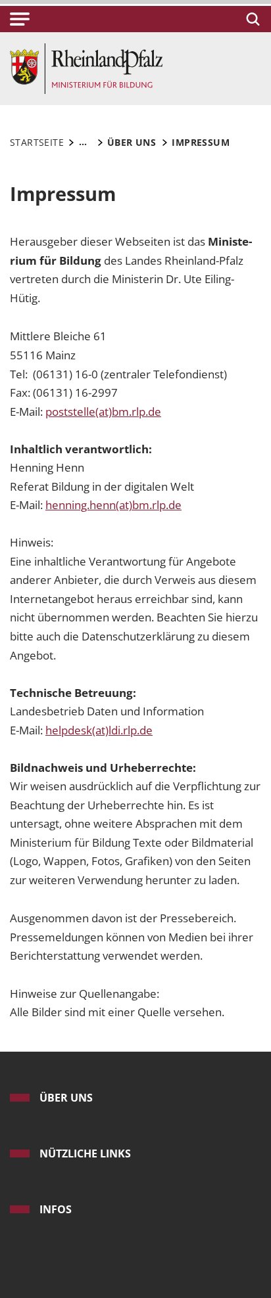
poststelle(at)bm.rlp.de (103, 411)
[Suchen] (251, 19)
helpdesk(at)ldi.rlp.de (99, 730)
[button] (20, 19)
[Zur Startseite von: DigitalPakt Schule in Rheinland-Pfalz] (86, 67)
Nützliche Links (85, 1153)
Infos (55, 1209)
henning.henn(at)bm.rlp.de (113, 504)
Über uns (66, 1097)
